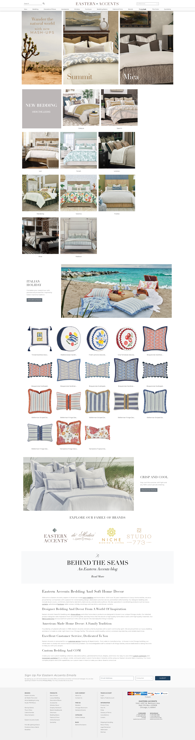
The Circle (155, 9)
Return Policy (105, 724)
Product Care (105, 705)
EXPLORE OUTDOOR (34, 300)
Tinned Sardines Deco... (40, 355)
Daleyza (81, 128)
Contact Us (78, 698)
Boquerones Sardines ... (155, 355)
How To (103, 707)
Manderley (40, 214)
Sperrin (119, 128)
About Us (78, 695)
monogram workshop (50, 658)
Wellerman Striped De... (39, 417)
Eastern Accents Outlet (32, 720)
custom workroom (139, 656)
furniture (60, 604)
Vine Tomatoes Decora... (126, 355)
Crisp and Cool (154, 477)
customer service (74, 641)
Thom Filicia (28, 710)
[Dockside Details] (116, 317)
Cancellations (105, 715)
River (40, 256)
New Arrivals (54, 695)
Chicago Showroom (81, 707)
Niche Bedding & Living (32, 700)
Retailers (78, 705)
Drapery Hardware (55, 707)
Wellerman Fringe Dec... (68, 417)
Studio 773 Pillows (30, 703)
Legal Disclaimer (106, 727)
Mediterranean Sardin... (69, 355)
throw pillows (75, 614)
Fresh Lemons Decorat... (97, 355)
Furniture (88, 9)
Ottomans (53, 712)
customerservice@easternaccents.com (156, 718)
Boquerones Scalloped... (39, 386)
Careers (103, 717)
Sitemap (103, 732)
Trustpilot (148, 697)
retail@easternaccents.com (139, 718)
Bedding (35, 9)
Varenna (79, 214)
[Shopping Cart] (170, 3)
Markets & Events (80, 710)
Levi (40, 171)
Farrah (78, 171)
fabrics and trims (48, 619)
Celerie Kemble (29, 712)
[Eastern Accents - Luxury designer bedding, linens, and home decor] (97, 4)
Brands (130, 9)
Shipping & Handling (107, 722)
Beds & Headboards (56, 710)
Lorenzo (117, 171)
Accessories (65, 9)
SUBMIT (162, 678)
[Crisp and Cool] (78, 510)
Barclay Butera (29, 707)
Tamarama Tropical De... (97, 449)
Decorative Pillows (50, 9)
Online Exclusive (55, 720)
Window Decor (54, 705)
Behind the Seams (80, 724)
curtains (45, 604)
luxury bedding (88, 597)
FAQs (102, 710)
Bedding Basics (102, 9)
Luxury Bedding (55, 698)
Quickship (167, 9)
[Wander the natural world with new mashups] (97, 84)
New (25, 9)
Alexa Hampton (29, 715)
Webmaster (104, 729)
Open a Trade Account (107, 698)
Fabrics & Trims (118, 9)
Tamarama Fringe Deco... (69, 449)
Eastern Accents (30, 695)
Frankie (116, 214)
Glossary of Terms (106, 712)
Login (102, 695)
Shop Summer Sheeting (149, 490)
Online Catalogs (80, 717)
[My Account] (169, 3)
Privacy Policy (47, 680)
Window (77, 9)
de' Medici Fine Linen (31, 698)
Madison (79, 256)
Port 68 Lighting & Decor (32, 724)
